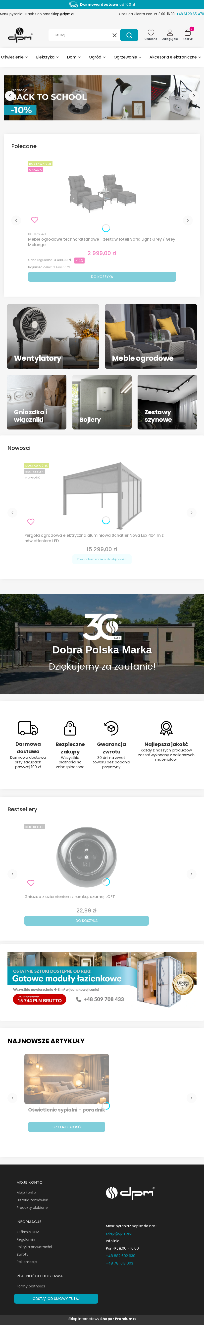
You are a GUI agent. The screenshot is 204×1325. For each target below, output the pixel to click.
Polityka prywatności (34, 1246)
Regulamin (26, 1239)
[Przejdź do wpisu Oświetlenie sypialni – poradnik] (66, 1079)
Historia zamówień (32, 1200)
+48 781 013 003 (119, 1263)
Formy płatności (31, 1286)
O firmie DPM (28, 1231)
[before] (10, 96)
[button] (129, 35)
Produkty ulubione (32, 1207)
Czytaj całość (66, 1126)
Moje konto (26, 1192)
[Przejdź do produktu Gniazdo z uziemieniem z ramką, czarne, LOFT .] (86, 857)
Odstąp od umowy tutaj (56, 1298)
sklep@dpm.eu (63, 14)
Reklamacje (27, 1261)
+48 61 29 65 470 (190, 14)
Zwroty (22, 1254)
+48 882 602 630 (120, 1255)
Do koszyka (102, 276)
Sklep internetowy (100, 1318)
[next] (194, 96)
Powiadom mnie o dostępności (102, 559)
